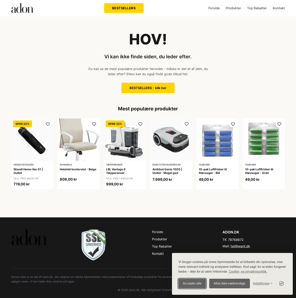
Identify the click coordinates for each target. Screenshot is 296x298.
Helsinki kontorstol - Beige (78, 169)
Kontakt (279, 8)
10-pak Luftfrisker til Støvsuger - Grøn (259, 171)
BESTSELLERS (124, 8)
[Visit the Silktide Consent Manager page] (281, 283)
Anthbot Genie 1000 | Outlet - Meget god (167, 171)
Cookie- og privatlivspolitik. (248, 271)
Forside (214, 8)
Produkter (233, 8)
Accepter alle (192, 283)
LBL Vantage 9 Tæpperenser (115, 171)
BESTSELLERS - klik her (148, 88)
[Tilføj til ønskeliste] (47, 124)
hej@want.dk (240, 246)
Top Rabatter (257, 8)
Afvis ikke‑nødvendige (229, 283)
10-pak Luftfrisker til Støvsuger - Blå (213, 171)
